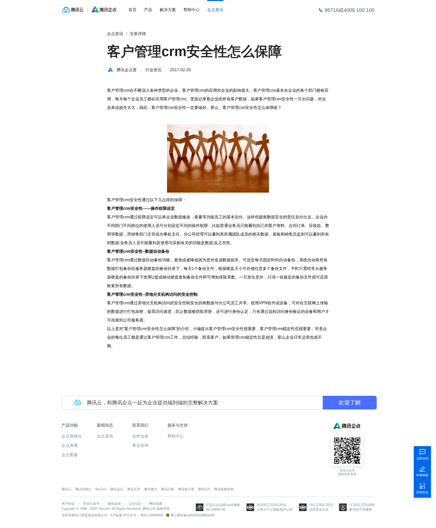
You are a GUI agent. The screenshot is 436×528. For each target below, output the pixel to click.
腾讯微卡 (150, 489)
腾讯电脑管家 (224, 489)
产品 (148, 10)
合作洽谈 (140, 436)
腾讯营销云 (83, 489)
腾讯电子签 (186, 489)
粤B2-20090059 (152, 515)
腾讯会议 (116, 489)
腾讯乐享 (133, 489)
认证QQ (135, 504)
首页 (132, 10)
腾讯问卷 (167, 489)
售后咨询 (140, 445)
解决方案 (168, 10)
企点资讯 (215, 10)
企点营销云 (72, 436)
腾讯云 (66, 489)
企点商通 (70, 445)
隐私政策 (114, 504)
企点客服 (70, 455)
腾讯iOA (204, 489)
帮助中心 (191, 10)
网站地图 (155, 504)
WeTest (100, 489)
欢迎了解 (350, 402)
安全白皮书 (91, 504)
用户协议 (68, 504)
